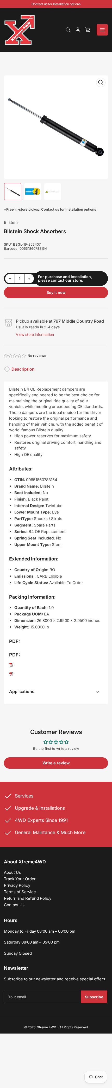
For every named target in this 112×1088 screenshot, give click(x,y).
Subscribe (94, 997)
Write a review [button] (56, 762)
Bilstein (11, 222)
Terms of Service (20, 891)
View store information (35, 334)
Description (23, 369)
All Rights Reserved (73, 1027)
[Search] (68, 30)
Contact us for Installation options (56, 4)
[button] (15, 355)
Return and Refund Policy (27, 898)
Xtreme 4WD (46, 1027)
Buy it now (56, 292)
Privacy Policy (17, 885)
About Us (12, 872)
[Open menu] (102, 30)
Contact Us (14, 904)
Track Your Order (20, 878)
